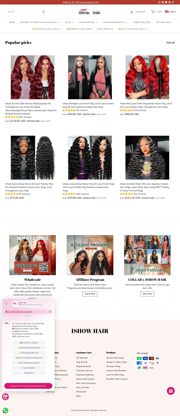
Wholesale (81, 391)
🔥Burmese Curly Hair (79, 29)
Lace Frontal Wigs (115, 374)
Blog (78, 396)
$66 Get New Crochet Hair (81, 2)
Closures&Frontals (114, 22)
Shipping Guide (83, 366)
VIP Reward (81, 358)
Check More (90, 294)
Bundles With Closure (116, 379)
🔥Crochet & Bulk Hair (46, 29)
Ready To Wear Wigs (116, 362)
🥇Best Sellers (142, 22)
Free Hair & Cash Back (56, 387)
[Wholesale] (32, 255)
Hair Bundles (87, 22)
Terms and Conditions (56, 370)
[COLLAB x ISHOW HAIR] (147, 255)
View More (147, 294)
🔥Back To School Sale (131, 29)
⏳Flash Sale (163, 22)
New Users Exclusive (86, 383)
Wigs (68, 22)
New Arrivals (105, 29)
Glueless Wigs (113, 366)
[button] (12, 117)
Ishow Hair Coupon (85, 379)
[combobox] (26, 12)
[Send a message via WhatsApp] (5, 410)
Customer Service (84, 370)
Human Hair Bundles (116, 370)
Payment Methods (85, 374)
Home (12, 22)
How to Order (82, 387)
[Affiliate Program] (90, 255)
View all (170, 42)
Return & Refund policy (57, 374)
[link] (90, 11)
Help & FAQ (81, 362)
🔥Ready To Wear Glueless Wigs (39, 22)
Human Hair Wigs (115, 358)
